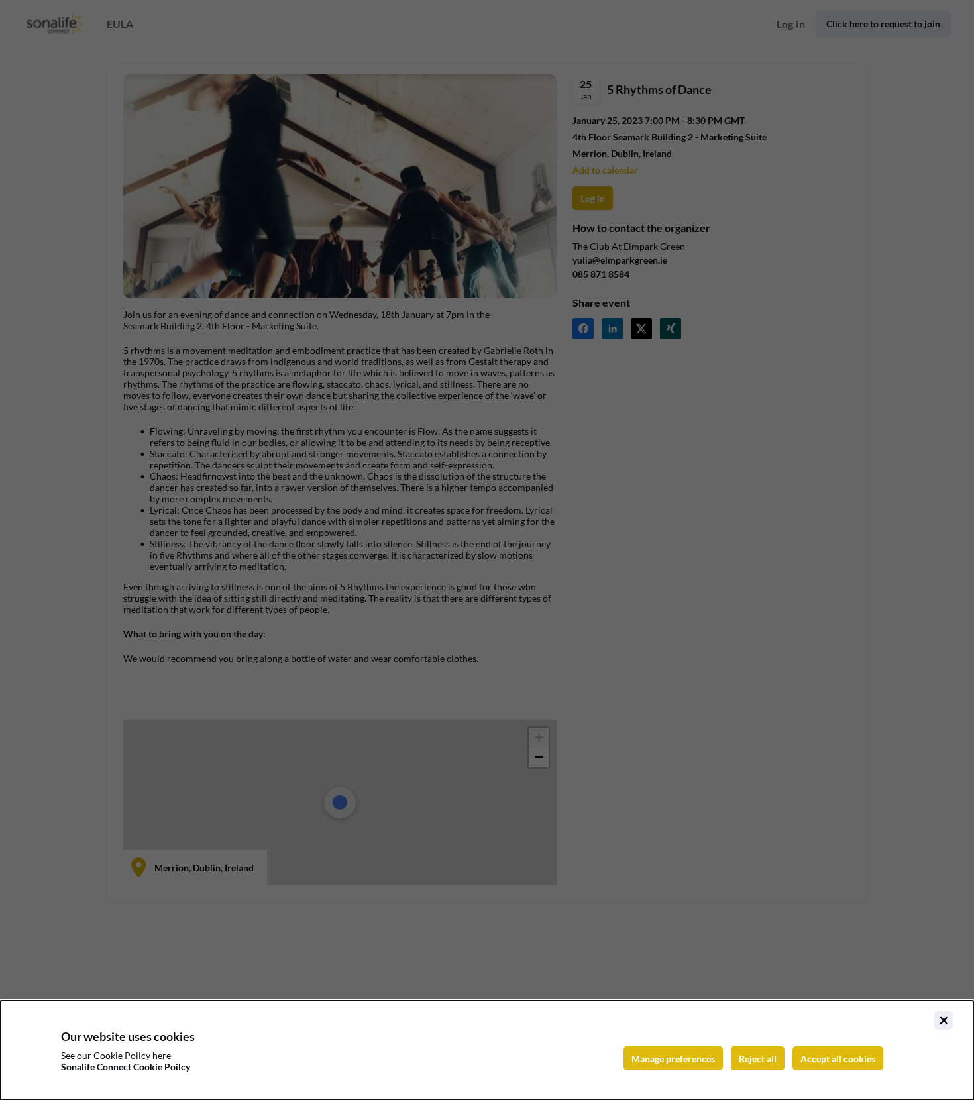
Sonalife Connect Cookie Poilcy (125, 1066)
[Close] (943, 1020)
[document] (487, 1050)
